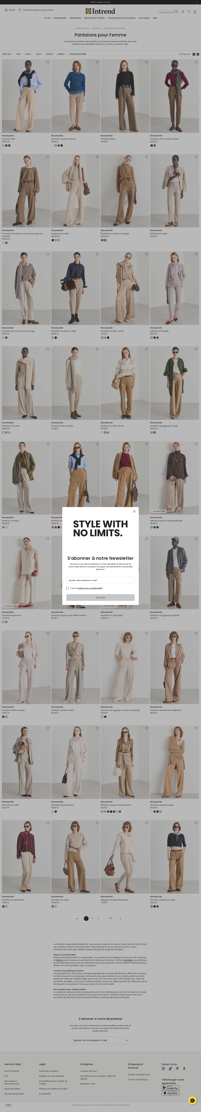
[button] (192, 1100)
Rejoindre (100, 597)
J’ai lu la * (86, 588)
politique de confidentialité (90, 588)
